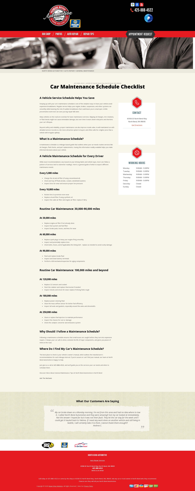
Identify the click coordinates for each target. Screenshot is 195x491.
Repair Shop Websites (56, 486)
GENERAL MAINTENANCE (85, 71)
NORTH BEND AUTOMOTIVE (52, 71)
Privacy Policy (88, 486)
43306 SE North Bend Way (95, 83)
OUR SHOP (46, 34)
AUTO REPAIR (72, 34)
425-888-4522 (144, 10)
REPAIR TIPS (88, 34)
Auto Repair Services (97, 460)
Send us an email (98, 470)
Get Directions (137, 125)
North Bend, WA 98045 (113, 83)
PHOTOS (59, 34)
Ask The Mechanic (46, 378)
